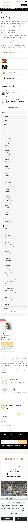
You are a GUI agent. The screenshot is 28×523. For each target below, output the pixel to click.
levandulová (8, 297)
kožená (7, 212)
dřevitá (7, 161)
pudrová (7, 205)
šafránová (7, 187)
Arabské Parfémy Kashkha (15, 474)
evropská (8, 155)
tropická (7, 263)
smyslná (7, 233)
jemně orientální (9, 164)
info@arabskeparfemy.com (15, 469)
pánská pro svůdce (9, 290)
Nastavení (14, 513)
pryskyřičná (8, 221)
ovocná (7, 228)
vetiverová (7, 171)
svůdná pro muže (9, 288)
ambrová (7, 240)
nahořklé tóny (8, 201)
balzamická (8, 260)
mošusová (8, 214)
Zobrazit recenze (9, 408)
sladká (7, 198)
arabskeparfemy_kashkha (15, 476)
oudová (7, 251)
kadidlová (7, 258)
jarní (6, 210)
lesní (6, 276)
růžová (7, 194)
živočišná (7, 265)
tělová (7, 226)
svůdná (7, 283)
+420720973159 (15, 471)
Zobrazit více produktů (13, 107)
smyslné (7, 141)
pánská (7, 286)
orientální (7, 159)
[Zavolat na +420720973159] (17, 2)
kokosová (7, 267)
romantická (8, 191)
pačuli (7, 184)
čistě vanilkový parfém (10, 279)
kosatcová (7, 196)
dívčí (6, 295)
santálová (7, 274)
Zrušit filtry (15, 311)
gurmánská (8, 272)
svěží (7, 145)
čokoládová (8, 253)
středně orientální (9, 247)
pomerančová (8, 166)
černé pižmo (8, 182)
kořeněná (7, 175)
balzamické (8, 180)
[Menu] (26, 2)
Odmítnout (7, 518)
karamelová (8, 256)
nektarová (7, 235)
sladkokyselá (8, 230)
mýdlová (7, 189)
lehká (6, 242)
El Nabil (25, 360)
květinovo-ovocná (9, 281)
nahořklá (7, 249)
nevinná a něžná (9, 244)
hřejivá (7, 150)
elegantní (7, 138)
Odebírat (22, 441)
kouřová (7, 224)
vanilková (8, 237)
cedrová (7, 219)
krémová (7, 203)
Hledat (24, 5)
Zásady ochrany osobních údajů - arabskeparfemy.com (13, 446)
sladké (7, 143)
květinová (8, 168)
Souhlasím (20, 519)
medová (7, 173)
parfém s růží (8, 299)
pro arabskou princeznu (10, 293)
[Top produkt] (7, 325)
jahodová (7, 270)
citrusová (7, 217)
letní (6, 207)
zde (23, 510)
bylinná (7, 157)
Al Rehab (8, 367)
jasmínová (7, 178)
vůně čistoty (8, 148)
